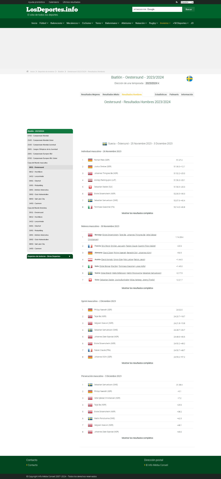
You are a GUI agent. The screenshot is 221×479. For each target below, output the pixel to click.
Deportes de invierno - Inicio (40, 120)
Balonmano (111, 23)
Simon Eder (118, 259)
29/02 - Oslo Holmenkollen (38, 194)
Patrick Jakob (139, 259)
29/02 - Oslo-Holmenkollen (39, 239)
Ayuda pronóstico (36, 2)
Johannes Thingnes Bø (136, 234)
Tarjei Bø (122, 234)
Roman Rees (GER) (102, 160)
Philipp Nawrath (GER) (103, 309)
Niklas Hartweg (136, 279)
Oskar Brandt (106, 273)
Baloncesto (56, 23)
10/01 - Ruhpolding (36, 185)
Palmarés (174, 94)
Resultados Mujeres (90, 94)
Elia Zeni (114, 266)
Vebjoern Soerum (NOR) (103, 323)
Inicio (34, 23)
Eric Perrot (106, 246)
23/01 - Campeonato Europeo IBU (40, 154)
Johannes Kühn (144, 252)
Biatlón (61, 71)
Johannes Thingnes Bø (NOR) (106, 173)
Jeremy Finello (148, 279)
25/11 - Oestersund (36, 167)
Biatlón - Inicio (34, 125)
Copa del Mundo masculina (37, 163)
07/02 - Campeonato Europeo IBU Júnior (42, 158)
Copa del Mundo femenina (37, 208)
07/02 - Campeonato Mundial (38, 136)
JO (192, 23)
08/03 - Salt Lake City (37, 199)
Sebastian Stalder (107, 279)
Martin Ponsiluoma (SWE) (104, 418)
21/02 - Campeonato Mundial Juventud (42, 145)
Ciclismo (86, 23)
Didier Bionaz (105, 266)
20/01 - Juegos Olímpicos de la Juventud (43, 149)
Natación (140, 23)
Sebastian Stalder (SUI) (103, 186)
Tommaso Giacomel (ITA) (104, 207)
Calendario (54, 2)
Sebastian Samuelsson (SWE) (106, 200)
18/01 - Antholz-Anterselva (38, 190)
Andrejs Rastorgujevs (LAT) (105, 180)
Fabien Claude (131, 246)
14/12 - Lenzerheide (36, 176)
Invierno (164, 23)
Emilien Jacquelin (118, 246)
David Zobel (108, 252)
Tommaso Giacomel (127, 266)
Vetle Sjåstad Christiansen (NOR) (107, 398)
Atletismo (126, 23)
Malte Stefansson (119, 273)
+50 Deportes (180, 23)
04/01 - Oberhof (35, 181)
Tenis (98, 23)
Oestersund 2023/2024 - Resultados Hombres (86, 71)
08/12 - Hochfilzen (35, 172)
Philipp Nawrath (120, 252)
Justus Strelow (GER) (102, 166)
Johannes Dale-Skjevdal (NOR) (106, 336)
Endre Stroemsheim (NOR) (104, 193)
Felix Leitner (128, 259)
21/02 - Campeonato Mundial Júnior (41, 140)
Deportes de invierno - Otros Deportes (44, 256)
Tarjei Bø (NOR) (100, 316)
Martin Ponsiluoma (134, 273)
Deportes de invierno (46, 71)
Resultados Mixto (111, 94)
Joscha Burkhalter (122, 279)
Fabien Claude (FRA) (102, 350)
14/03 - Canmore (35, 203)
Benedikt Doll (132, 252)
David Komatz (107, 259)
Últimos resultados (71, 2)
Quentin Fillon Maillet (146, 246)
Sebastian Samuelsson (152, 273)
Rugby (152, 23)
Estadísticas (161, 94)
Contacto (33, 465)
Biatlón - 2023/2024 (36, 131)
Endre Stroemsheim (111, 234)
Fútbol (43, 23)
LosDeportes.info (37, 10)
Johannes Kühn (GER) (103, 356)
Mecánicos (72, 23)
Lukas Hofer (140, 266)
